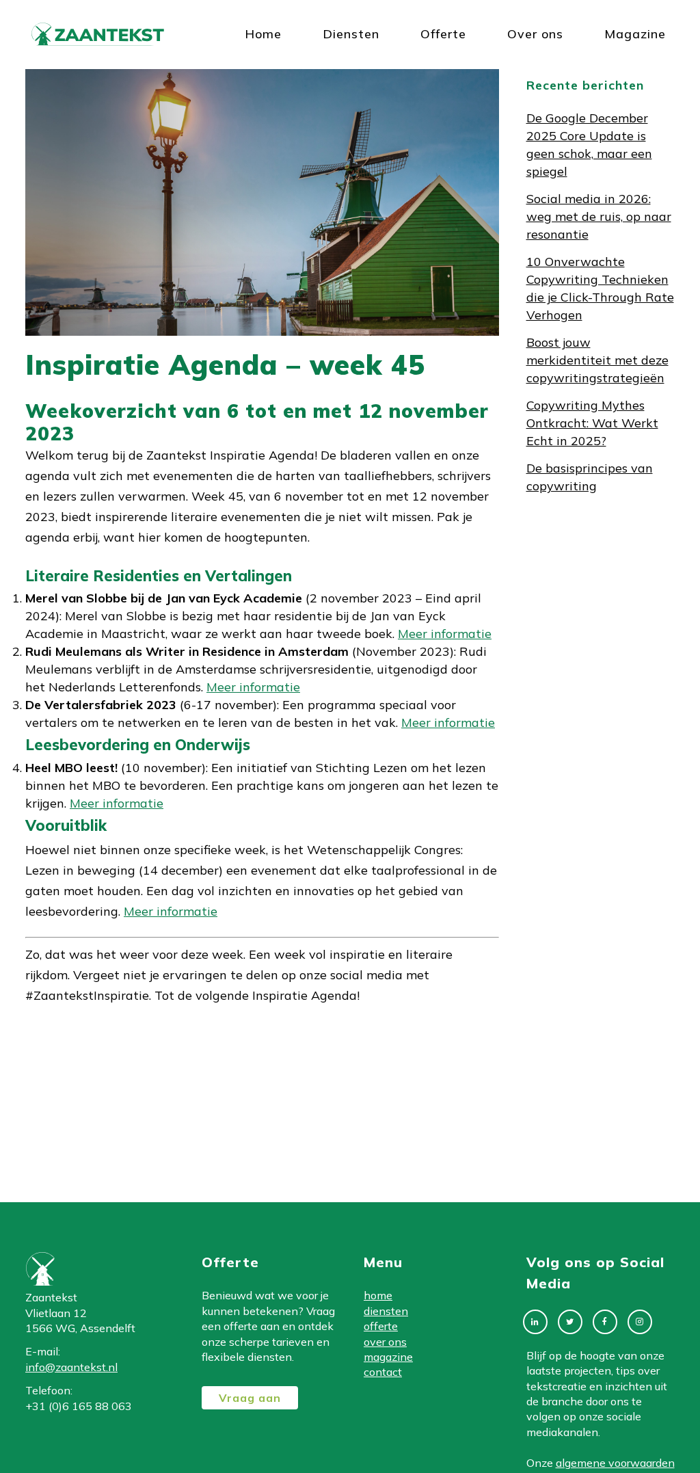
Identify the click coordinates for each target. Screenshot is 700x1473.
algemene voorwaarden (615, 1463)
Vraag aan (250, 1398)
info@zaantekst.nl (71, 1367)
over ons (385, 1342)
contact (383, 1372)
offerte (381, 1326)
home (378, 1295)
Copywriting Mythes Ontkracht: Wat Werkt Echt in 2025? (592, 423)
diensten (386, 1311)
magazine (388, 1357)
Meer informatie (445, 633)
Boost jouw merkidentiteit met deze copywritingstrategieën (597, 360)
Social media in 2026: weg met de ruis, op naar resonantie (598, 216)
